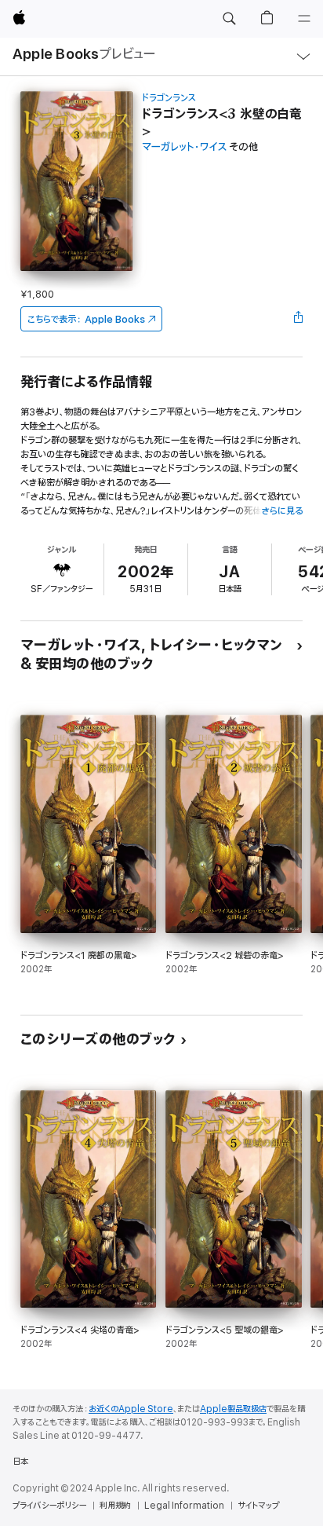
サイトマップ (258, 1505)
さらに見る (282, 511)
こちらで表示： (86, 319)
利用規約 (115, 1505)
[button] (229, 19)
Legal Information (184, 1505)
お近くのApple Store (131, 1408)
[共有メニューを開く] (298, 319)
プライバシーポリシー (49, 1505)
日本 (20, 1461)
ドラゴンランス (169, 98)
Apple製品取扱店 (233, 1408)
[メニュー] (304, 19)
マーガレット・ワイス (184, 147)
